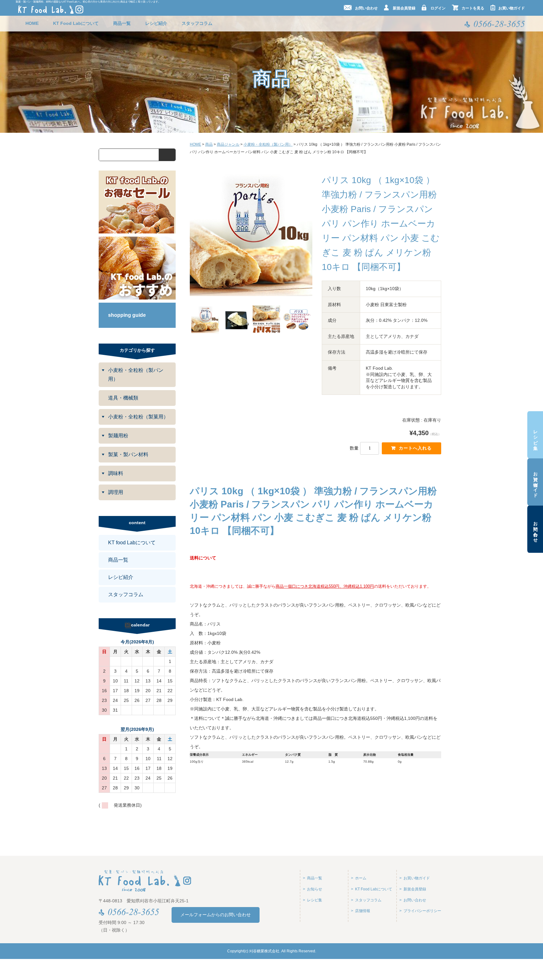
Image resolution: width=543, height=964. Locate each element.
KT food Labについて (132, 542)
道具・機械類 (123, 398)
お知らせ (314, 889)
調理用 (115, 492)
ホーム (360, 878)
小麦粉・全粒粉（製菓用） (138, 416)
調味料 (115, 473)
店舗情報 (362, 911)
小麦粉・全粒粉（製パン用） (135, 374)
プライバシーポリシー (422, 911)
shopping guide (127, 315)
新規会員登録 (404, 8)
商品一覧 (122, 23)
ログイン (438, 8)
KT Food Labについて (76, 23)
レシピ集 (535, 435)
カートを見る (473, 8)
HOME (32, 23)
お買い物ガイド (535, 482)
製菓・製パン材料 (128, 454)
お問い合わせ (535, 529)
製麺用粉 (118, 435)
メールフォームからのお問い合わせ (215, 914)
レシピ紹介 (156, 23)
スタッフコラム (197, 23)
